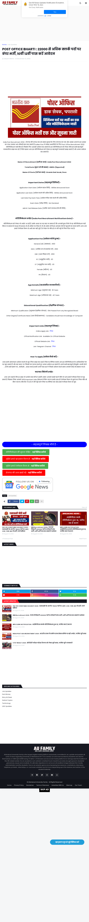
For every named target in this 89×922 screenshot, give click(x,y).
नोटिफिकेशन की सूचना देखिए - (26, 452)
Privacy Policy (19, 785)
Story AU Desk (7, 697)
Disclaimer (30, 785)
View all (84, 507)
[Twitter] (22, 501)
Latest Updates (10, 601)
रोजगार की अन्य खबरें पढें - (24, 472)
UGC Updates (7, 706)
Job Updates (12, 45)
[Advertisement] (44, 23)
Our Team (78, 785)
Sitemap (69, 785)
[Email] (37, 501)
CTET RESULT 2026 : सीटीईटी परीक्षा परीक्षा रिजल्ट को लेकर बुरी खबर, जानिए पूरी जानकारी (43, 643)
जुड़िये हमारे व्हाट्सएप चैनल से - (25, 459)
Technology (6, 703)
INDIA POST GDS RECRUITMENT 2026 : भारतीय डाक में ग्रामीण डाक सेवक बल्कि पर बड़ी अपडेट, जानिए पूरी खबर (49, 634)
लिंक (51, 331)
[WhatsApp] (32, 501)
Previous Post (8, 539)
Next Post (82, 539)
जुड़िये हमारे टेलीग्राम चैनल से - (25, 466)
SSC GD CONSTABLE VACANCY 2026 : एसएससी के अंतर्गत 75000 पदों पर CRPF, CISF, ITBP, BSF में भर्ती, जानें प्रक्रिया (15, 529)
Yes (55, 12)
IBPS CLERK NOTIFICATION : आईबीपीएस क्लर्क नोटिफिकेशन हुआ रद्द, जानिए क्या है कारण (73, 529)
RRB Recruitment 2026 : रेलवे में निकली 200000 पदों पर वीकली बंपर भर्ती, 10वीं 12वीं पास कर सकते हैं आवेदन (43, 529)
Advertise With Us (58, 785)
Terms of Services (42, 785)
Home (4, 45)
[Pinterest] (27, 501)
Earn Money (6, 694)
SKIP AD (44, 789)
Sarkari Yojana (7, 700)
